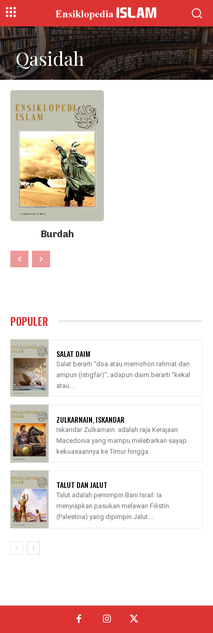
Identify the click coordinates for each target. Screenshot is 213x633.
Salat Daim (73, 353)
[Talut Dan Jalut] (29, 499)
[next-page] (33, 548)
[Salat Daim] (29, 368)
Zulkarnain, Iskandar (90, 419)
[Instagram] (106, 619)
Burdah (57, 234)
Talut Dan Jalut (82, 484)
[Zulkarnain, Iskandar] (29, 434)
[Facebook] (79, 619)
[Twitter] (134, 619)
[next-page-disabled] (41, 259)
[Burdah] (57, 155)
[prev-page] (19, 259)
